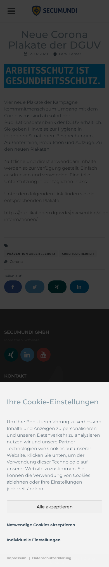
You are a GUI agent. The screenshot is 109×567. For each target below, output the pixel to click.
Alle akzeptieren (55, 507)
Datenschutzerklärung (51, 558)
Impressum (17, 558)
